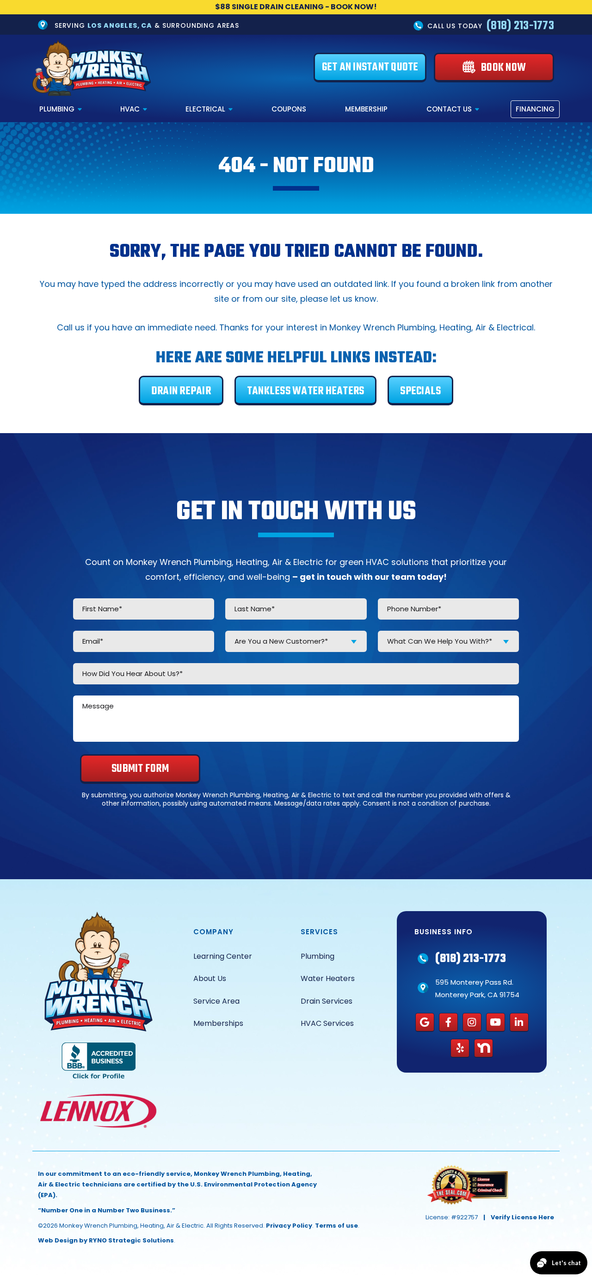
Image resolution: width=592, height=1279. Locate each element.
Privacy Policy (289, 1225)
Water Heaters (328, 978)
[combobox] (295, 641)
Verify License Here (522, 1217)
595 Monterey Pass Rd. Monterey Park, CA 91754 (477, 988)
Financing (535, 109)
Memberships (218, 1023)
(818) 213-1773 (520, 25)
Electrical (205, 109)
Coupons (288, 109)
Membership (366, 109)
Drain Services (326, 1001)
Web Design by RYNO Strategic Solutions (106, 1240)
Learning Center (222, 956)
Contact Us (449, 109)
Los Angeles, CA (120, 25)
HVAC (130, 109)
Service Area (216, 1001)
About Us (209, 978)
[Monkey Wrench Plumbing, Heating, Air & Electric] (91, 67)
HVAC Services (327, 1023)
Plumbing (56, 109)
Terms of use (336, 1225)
